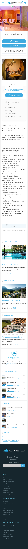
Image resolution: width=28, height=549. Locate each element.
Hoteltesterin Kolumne (8, 510)
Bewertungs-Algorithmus (8, 503)
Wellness (5, 440)
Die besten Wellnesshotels (8, 481)
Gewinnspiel (5, 490)
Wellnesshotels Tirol (7, 532)
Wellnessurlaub (20, 437)
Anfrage (15, 41)
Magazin (5, 508)
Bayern (14, 37)
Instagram (14, 459)
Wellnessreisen (14, 440)
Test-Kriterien (5, 501)
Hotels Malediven (6, 538)
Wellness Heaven (6, 514)
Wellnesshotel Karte (7, 479)
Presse (4, 477)
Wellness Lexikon (6, 488)
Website (15, 46)
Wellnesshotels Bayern (8, 528)
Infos (6, 28)
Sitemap (4, 541)
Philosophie (5, 516)
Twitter (10, 457)
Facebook (17, 457)
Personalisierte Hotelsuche (8, 484)
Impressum (5, 494)
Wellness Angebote (7, 486)
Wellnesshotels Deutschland (9, 525)
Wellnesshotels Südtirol (8, 536)
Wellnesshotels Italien (7, 534)
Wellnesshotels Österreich (8, 530)
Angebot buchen (15, 95)
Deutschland (21, 37)
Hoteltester (5, 506)
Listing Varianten (6, 519)
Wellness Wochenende (9, 437)
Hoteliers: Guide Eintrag (8, 492)
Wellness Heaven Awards (8, 512)
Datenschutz (12, 494)
